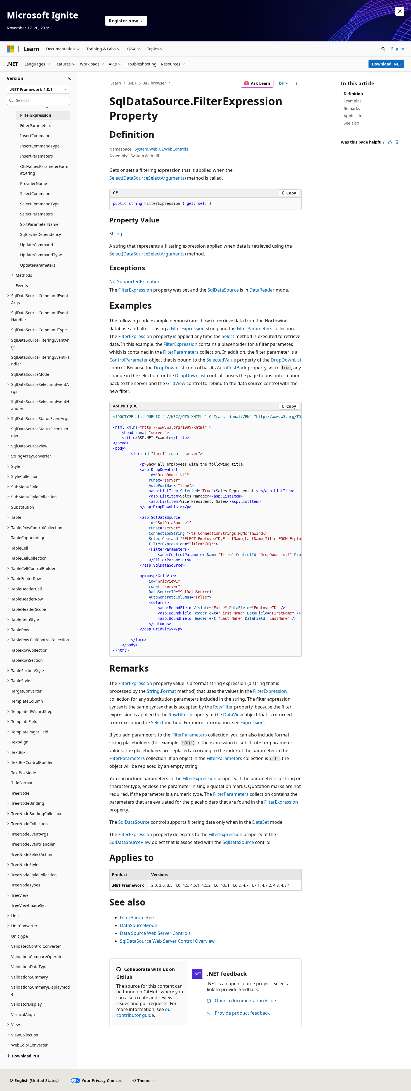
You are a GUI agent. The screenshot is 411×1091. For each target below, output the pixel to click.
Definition (353, 93)
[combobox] (38, 89)
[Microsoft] (10, 49)
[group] (205, 534)
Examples (353, 101)
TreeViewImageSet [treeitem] (28, 905)
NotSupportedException (134, 281)
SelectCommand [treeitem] (35, 193)
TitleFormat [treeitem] (21, 782)
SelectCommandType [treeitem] (40, 204)
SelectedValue (221, 360)
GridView (175, 383)
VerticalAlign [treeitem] (23, 1014)
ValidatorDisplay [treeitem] (26, 1004)
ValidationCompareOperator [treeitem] (37, 956)
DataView (233, 715)
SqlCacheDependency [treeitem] (40, 234)
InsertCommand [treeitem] (35, 135)
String (115, 234)
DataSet (260, 822)
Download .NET (386, 64)
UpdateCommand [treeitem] (36, 244)
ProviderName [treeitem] (33, 183)
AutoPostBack (232, 368)
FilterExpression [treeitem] (35, 115)
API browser (154, 83)
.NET (132, 83)
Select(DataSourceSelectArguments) (147, 178)
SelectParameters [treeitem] (36, 214)
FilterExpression (135, 290)
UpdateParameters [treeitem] (37, 265)
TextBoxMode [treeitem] (23, 772)
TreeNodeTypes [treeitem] (25, 885)
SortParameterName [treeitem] (39, 224)
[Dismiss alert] (399, 11)
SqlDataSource (223, 290)
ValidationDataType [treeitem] (29, 966)
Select (228, 336)
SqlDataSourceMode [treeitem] (30, 374)
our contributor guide (144, 1012)
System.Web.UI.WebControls (161, 149)
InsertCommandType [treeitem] (40, 146)
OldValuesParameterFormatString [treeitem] (44, 170)
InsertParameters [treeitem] (36, 156)
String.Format (161, 691)
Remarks (352, 108)
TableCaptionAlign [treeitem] (28, 537)
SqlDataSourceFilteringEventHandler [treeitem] (40, 361)
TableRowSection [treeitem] (27, 660)
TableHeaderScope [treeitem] (28, 609)
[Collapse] (69, 78)
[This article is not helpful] (396, 142)
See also (351, 123)
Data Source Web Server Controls (155, 933)
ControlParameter (128, 360)
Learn (115, 83)
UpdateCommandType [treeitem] (41, 254)
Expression (252, 722)
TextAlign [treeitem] (20, 742)
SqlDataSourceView (130, 842)
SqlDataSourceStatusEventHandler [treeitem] (39, 432)
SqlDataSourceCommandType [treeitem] (39, 329)
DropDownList (286, 360)
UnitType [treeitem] (19, 936)
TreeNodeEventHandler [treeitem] (33, 844)
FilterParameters (254, 328)
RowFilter (223, 707)
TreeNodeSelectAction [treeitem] (31, 854)
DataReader (262, 290)
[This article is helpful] (390, 142)
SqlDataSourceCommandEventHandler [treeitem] (39, 316)
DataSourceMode (138, 925)
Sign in (397, 48)
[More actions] (297, 83)
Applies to (353, 115)
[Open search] (383, 49)
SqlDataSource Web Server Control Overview (167, 941)
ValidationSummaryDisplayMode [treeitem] (40, 990)
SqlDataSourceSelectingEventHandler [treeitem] (40, 405)
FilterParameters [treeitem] (35, 125)
